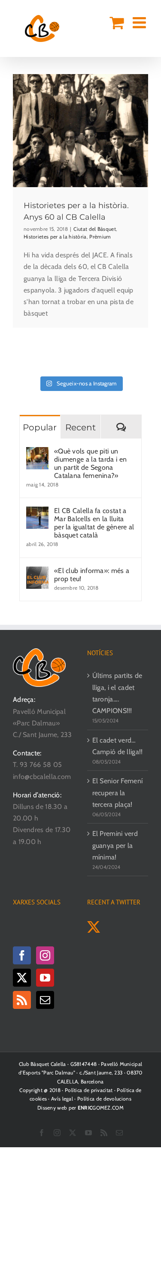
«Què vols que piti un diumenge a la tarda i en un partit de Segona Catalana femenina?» (90, 463)
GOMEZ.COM (101, 1107)
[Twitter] (22, 978)
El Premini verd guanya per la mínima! (115, 845)
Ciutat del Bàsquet (94, 229)
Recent (80, 427)
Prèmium (100, 236)
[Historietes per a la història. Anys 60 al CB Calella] (80, 130)
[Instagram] (45, 955)
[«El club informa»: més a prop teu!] (37, 572)
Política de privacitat (89, 1090)
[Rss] (22, 1000)
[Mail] (45, 1000)
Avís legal (62, 1098)
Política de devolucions (104, 1098)
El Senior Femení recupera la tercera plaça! (117, 792)
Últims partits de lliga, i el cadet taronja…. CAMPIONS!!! (117, 693)
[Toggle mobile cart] (116, 22)
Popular (40, 427)
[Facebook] (22, 955)
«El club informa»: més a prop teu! (91, 575)
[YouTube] (45, 978)
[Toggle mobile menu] (140, 22)
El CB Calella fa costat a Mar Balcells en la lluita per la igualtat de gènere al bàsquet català (94, 523)
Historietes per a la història (55, 236)
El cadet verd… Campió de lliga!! (117, 746)
